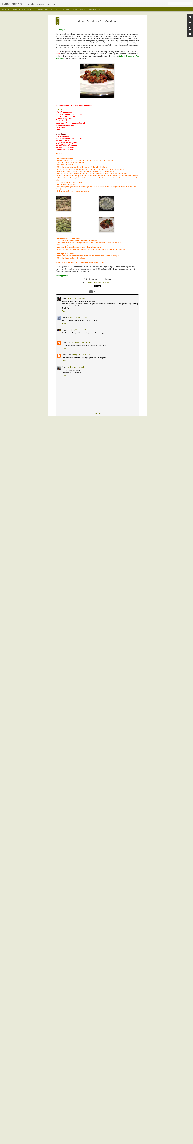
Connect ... (31, 9)
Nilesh (64, 367)
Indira (64, 298)
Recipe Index (83, 9)
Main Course (49, 9)
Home (15, 9)
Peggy (64, 329)
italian (90, 282)
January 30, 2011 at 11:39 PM (76, 298)
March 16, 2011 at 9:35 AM (75, 367)
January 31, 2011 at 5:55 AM (76, 329)
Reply (64, 311)
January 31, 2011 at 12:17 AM (77, 317)
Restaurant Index (95, 9)
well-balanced (107, 282)
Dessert (58, 9)
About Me (22, 9)
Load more (97, 413)
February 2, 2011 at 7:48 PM (80, 354)
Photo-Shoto (66, 354)
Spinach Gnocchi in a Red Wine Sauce (97, 21)
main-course (97, 282)
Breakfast (40, 9)
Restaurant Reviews (70, 9)
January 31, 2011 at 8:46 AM (80, 342)
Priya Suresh (66, 342)
